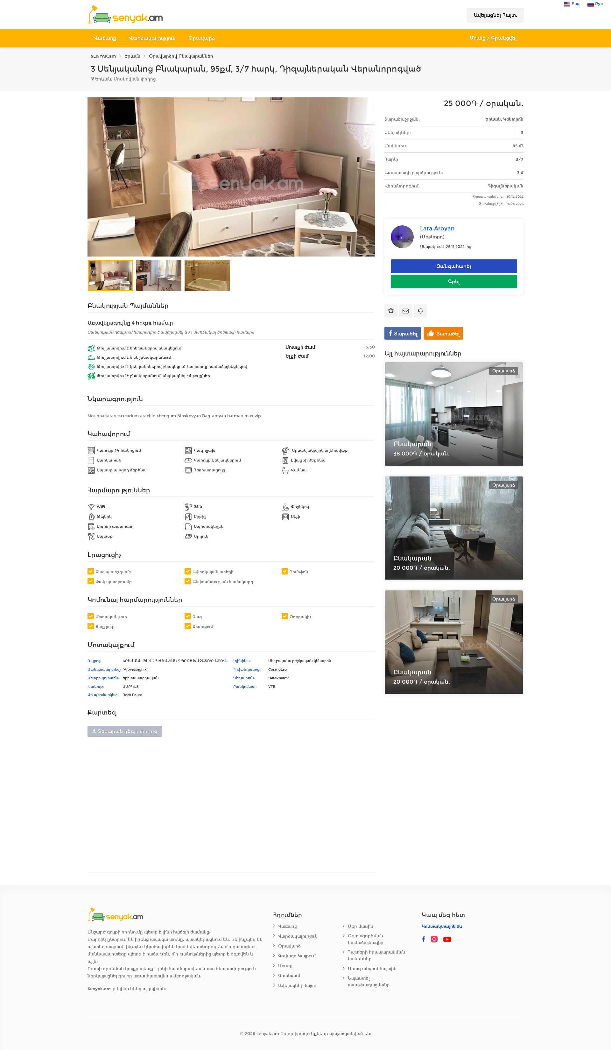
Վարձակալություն (152, 38)
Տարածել (406, 334)
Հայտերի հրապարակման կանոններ (376, 955)
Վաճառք (105, 38)
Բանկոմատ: (244, 686)
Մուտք (285, 966)
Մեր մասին (360, 926)
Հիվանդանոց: (246, 669)
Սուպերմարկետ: (103, 695)
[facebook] (424, 939)
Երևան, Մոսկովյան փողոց (125, 79)
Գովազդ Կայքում (297, 956)
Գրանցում (289, 975)
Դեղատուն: (244, 678)
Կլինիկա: (242, 661)
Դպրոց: (95, 661)
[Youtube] (448, 939)
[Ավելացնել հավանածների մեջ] (390, 310)
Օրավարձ (201, 38)
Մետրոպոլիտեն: (103, 678)
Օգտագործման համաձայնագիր (365, 939)
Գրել (454, 281)
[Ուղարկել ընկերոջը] (405, 310)
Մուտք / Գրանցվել (493, 38)
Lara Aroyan (437, 228)
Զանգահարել (454, 266)
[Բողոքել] (420, 310)
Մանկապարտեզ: (104, 669)
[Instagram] (436, 939)
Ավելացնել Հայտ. (495, 15)
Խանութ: (96, 686)
